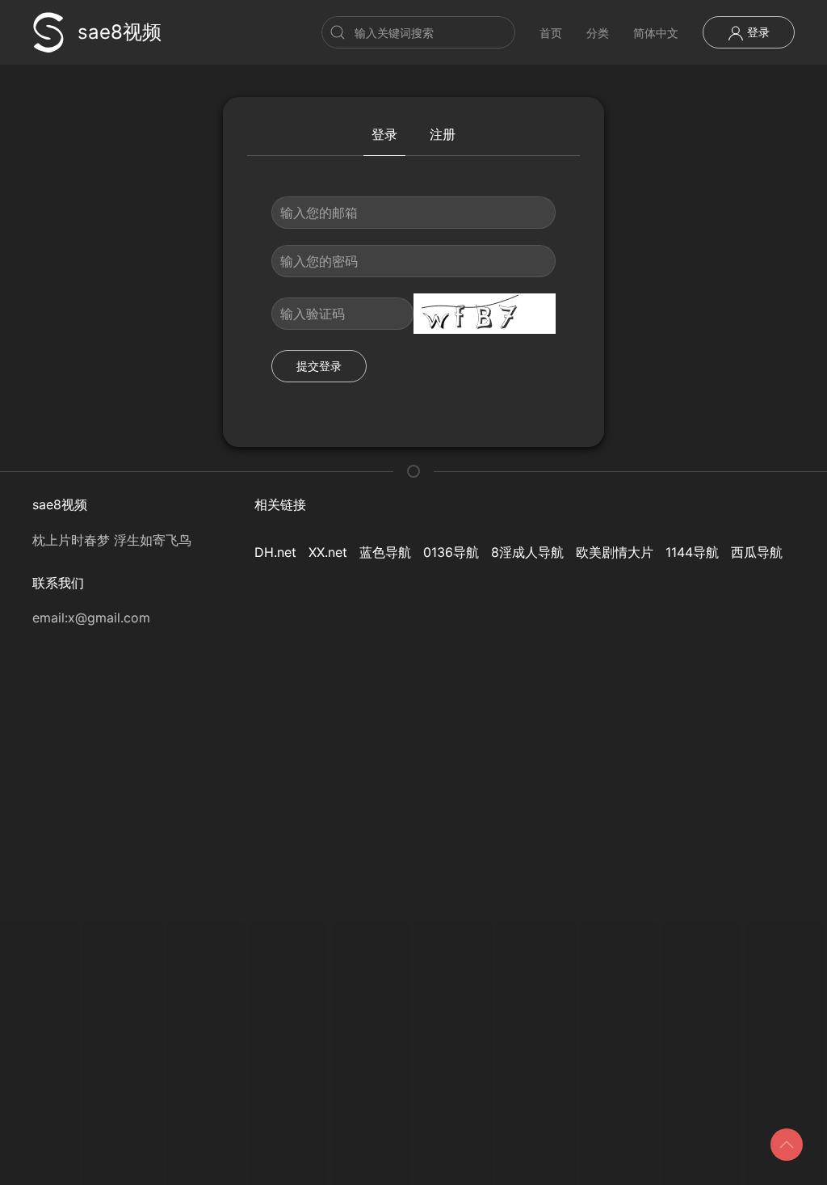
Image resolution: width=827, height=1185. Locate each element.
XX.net (328, 552)
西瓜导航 (757, 552)
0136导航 (451, 552)
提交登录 (319, 366)
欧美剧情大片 (614, 552)
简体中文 (655, 33)
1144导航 (692, 552)
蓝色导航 (385, 552)
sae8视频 (120, 32)
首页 (550, 33)
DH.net (275, 552)
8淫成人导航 (527, 552)
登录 (757, 32)
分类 (597, 33)
